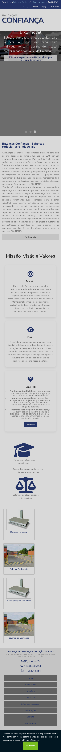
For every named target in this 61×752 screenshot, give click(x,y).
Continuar (30, 746)
